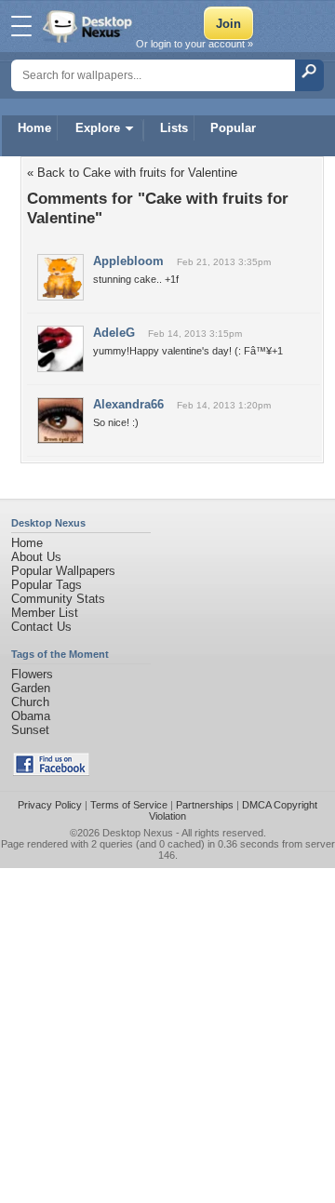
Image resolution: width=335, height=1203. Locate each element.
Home (34, 128)
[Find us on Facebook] (51, 772)
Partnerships (205, 804)
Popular (233, 128)
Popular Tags (46, 585)
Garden (30, 688)
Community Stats (58, 599)
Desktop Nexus (137, 832)
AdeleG (114, 333)
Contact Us (41, 627)
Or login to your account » (194, 43)
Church (30, 702)
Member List (44, 613)
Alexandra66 (128, 404)
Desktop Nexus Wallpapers (89, 26)
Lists (174, 128)
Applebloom (128, 261)
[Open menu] (21, 26)
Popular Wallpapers (63, 571)
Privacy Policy (50, 804)
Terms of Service (129, 804)
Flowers (32, 674)
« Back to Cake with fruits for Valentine (132, 173)
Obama (30, 716)
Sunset (30, 730)
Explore (97, 128)
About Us (36, 557)
